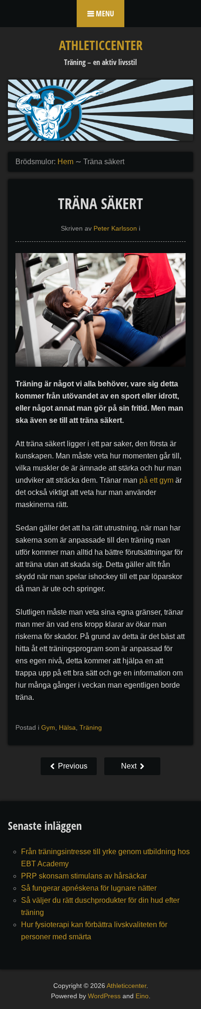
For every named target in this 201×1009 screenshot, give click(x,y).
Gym (48, 727)
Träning (90, 727)
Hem (65, 162)
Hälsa (67, 727)
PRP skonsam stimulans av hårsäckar (84, 876)
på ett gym (156, 480)
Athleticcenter (101, 45)
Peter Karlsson (115, 228)
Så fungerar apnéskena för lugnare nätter (89, 888)
